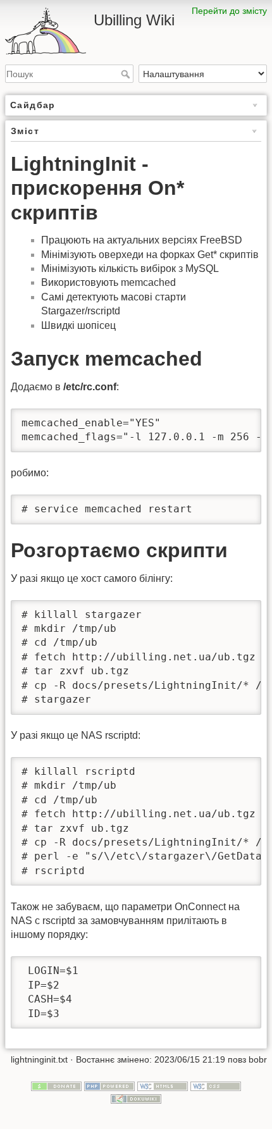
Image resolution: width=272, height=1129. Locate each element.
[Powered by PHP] (109, 1086)
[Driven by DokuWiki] (136, 1098)
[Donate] (56, 1086)
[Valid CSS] (215, 1086)
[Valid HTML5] (162, 1086)
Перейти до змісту (229, 11)
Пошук (127, 74)
